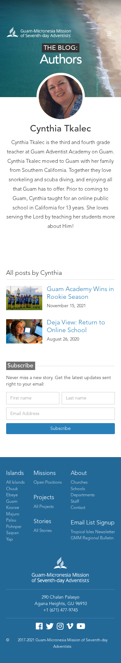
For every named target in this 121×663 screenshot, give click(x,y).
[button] (109, 33)
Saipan (12, 533)
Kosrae (12, 508)
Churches (79, 482)
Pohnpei (13, 527)
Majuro (12, 514)
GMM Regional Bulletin (92, 538)
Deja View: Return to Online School (76, 327)
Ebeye (12, 495)
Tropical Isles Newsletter (93, 532)
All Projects (44, 507)
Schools (78, 489)
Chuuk (12, 489)
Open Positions (48, 482)
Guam (11, 502)
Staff (75, 502)
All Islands (15, 482)
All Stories (43, 531)
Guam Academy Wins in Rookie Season (80, 293)
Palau (11, 520)
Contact (78, 508)
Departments (83, 495)
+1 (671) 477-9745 (60, 610)
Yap (9, 539)
